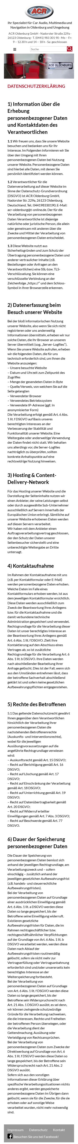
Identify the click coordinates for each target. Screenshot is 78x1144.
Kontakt (59, 1130)
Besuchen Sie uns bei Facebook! (36, 1137)
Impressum (15, 1130)
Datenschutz (38, 1130)
